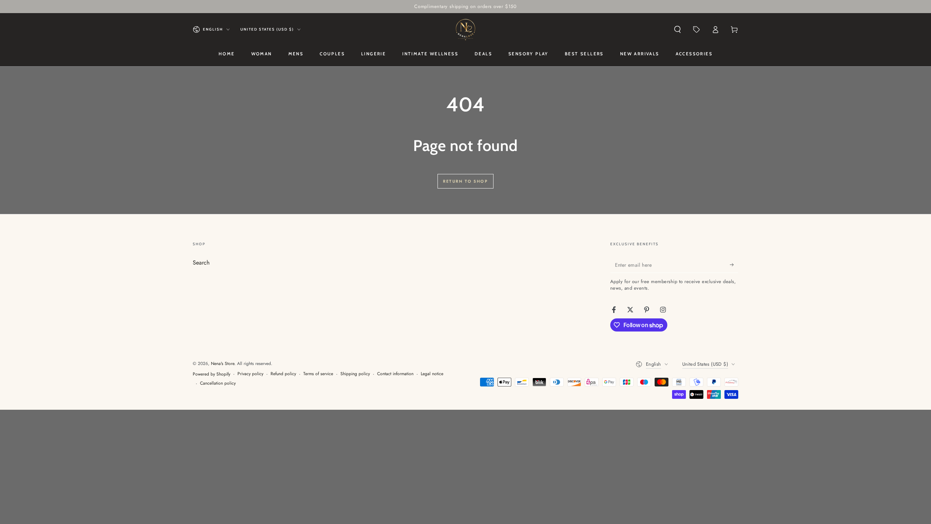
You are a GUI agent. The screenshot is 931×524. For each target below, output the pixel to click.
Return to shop (465, 181)
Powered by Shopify (211, 374)
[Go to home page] (465, 29)
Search (201, 262)
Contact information (395, 374)
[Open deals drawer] (696, 29)
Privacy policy (250, 374)
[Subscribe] (734, 265)
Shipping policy (355, 374)
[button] (677, 29)
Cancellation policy (218, 383)
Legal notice (432, 374)
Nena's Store (222, 363)
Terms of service (318, 374)
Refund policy (283, 374)
